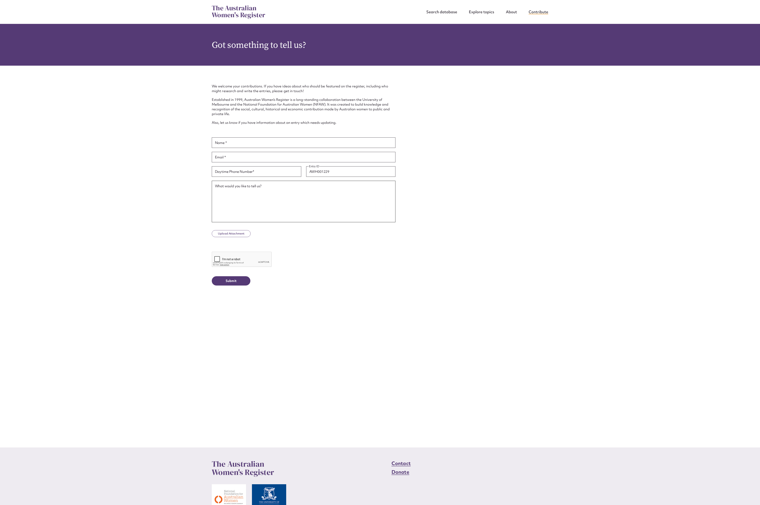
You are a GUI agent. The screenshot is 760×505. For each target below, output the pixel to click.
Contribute (538, 11)
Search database (441, 11)
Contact (401, 463)
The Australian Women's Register (238, 11)
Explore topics (481, 11)
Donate (400, 472)
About (511, 11)
